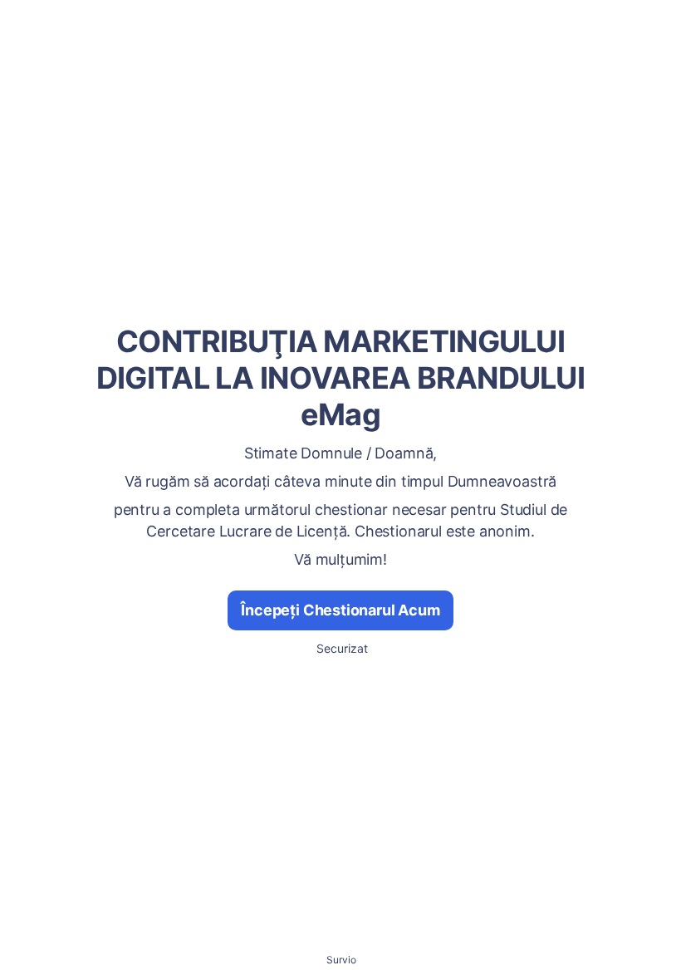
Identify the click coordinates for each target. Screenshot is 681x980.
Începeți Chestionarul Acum (340, 610)
